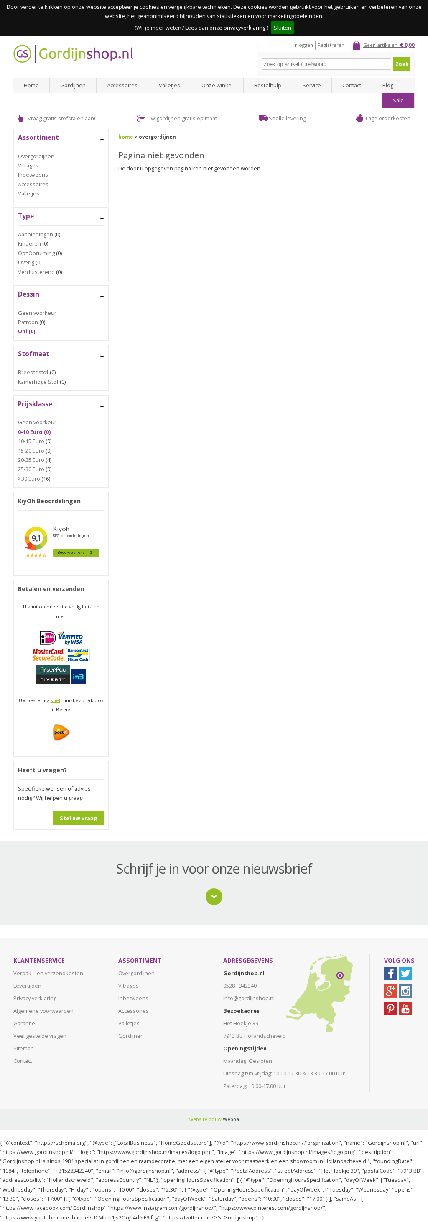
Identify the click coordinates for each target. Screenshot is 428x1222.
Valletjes (169, 85)
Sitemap (23, 1048)
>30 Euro (29, 478)
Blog (387, 85)
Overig (26, 262)
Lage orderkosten (388, 118)
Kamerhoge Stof (38, 381)
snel (55, 700)
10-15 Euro (31, 441)
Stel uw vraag (78, 818)
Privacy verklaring (34, 998)
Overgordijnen (36, 156)
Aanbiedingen (35, 234)
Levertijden (27, 985)
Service (312, 85)
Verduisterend (36, 272)
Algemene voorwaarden (43, 1010)
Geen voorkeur (37, 313)
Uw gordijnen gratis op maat (182, 118)
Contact (351, 85)
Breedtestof (33, 372)
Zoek (401, 64)
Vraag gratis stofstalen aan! (61, 118)
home (125, 137)
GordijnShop (73, 54)
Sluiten (282, 27)
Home (31, 85)
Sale (398, 100)
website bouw (205, 1119)
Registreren (331, 45)
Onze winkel (217, 85)
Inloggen (303, 45)
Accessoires (122, 85)
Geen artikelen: (389, 45)
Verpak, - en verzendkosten (48, 973)
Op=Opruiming (36, 253)
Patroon (28, 322)
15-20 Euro (31, 450)
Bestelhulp (267, 85)
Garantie (24, 1023)
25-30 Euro (31, 469)
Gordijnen (73, 85)
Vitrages (28, 165)
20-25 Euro (31, 460)
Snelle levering (287, 118)
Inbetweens (33, 174)
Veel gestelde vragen (39, 1035)
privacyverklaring (244, 27)
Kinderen (29, 243)
